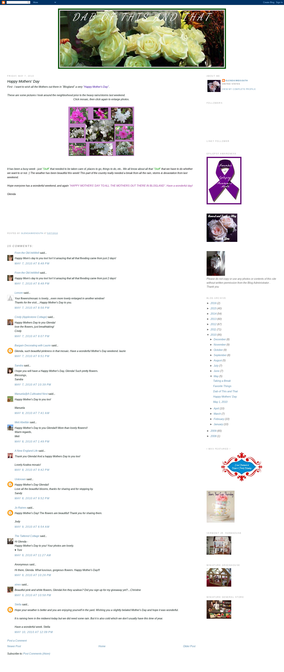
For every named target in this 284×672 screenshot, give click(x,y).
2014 (214, 313)
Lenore (19, 292)
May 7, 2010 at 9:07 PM (32, 336)
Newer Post (14, 646)
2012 (214, 324)
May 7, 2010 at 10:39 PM (33, 384)
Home (102, 646)
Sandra (19, 365)
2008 (214, 436)
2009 (214, 430)
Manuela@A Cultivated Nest (31, 393)
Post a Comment (17, 640)
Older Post (189, 646)
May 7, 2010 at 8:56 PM (32, 307)
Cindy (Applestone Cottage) (31, 317)
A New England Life (26, 450)
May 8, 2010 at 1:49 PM (32, 441)
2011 (214, 329)
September (220, 355)
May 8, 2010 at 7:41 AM (32, 413)
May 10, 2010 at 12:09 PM (34, 632)
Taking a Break (222, 380)
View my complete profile (239, 89)
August (218, 360)
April (217, 408)
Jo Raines (20, 507)
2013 (214, 319)
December (220, 339)
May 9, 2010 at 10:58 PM (33, 595)
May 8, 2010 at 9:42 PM (32, 469)
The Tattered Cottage (27, 536)
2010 (214, 334)
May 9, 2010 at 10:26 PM (33, 575)
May (216, 376)
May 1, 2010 (220, 402)
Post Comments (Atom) (36, 653)
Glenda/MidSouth (236, 80)
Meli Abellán (22, 422)
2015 (214, 308)
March (218, 413)
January (219, 424)
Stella (18, 604)
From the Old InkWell (27, 252)
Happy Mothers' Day (225, 396)
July (216, 365)
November (220, 344)
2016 (214, 303)
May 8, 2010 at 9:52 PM (32, 498)
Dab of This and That (142, 17)
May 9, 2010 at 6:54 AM (32, 526)
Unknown (20, 479)
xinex (18, 584)
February (219, 419)
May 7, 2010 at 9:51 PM (32, 356)
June (217, 371)
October (219, 350)
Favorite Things (222, 386)
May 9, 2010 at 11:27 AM (33, 555)
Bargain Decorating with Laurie (33, 345)
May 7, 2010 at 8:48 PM (32, 263)
